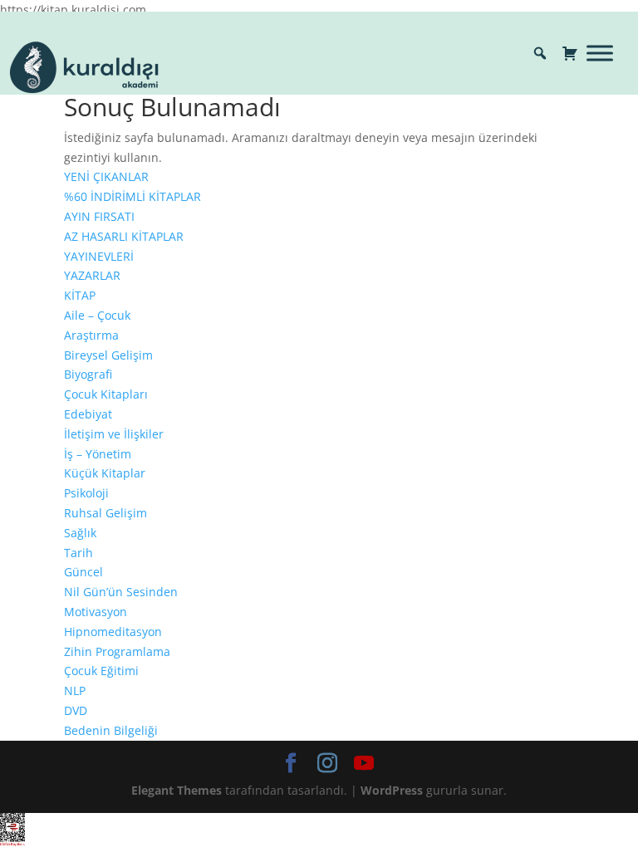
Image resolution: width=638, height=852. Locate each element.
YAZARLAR (92, 275)
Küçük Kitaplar (104, 473)
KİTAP (80, 295)
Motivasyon (95, 611)
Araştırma (91, 335)
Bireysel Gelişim (108, 355)
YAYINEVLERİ (99, 256)
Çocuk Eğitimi (101, 670)
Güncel (83, 572)
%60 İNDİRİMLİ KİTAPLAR (132, 196)
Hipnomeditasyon (113, 631)
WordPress (392, 790)
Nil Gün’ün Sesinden (121, 592)
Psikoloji (86, 493)
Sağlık (80, 533)
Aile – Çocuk (97, 315)
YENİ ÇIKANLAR (106, 176)
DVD (75, 710)
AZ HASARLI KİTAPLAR (124, 236)
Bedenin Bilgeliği (111, 730)
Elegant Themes (176, 790)
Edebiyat (88, 414)
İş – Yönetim (97, 454)
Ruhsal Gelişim (105, 513)
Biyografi (88, 374)
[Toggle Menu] (599, 53)
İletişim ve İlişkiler (114, 434)
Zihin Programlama (117, 651)
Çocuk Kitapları (106, 394)
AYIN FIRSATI (99, 216)
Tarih (78, 553)
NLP (75, 690)
